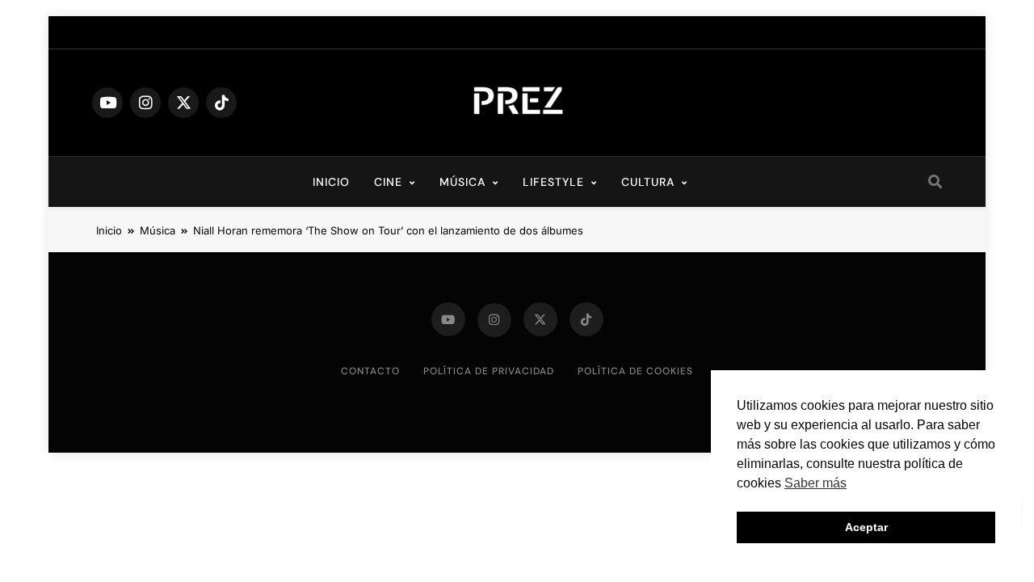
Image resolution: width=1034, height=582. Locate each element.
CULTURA (648, 182)
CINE (388, 182)
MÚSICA (462, 182)
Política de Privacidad (488, 371)
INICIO (331, 182)
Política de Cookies (635, 371)
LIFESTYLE (553, 182)
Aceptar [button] (866, 527)
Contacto (370, 371)
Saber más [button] (815, 483)
